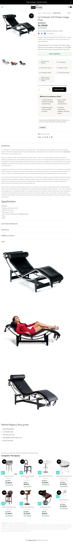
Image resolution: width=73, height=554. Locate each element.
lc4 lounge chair (45, 527)
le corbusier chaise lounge (19, 529)
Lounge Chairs (57, 13)
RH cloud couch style (9, 434)
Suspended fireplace (8, 429)
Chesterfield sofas (8, 432)
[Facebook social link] (43, 137)
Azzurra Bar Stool (63, 500)
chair (21, 525)
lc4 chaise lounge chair (28, 527)
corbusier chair (27, 525)
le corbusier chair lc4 (65, 527)
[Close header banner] (71, 2)
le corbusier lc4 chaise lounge (53, 529)
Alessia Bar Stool (9, 476)
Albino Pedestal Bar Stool (46, 476)
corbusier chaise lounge (48, 525)
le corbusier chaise (6, 529)
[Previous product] (67, 13)
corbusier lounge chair (61, 525)
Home (39, 13)
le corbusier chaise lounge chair (35, 529)
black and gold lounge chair (12, 525)
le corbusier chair (54, 527)
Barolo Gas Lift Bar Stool (27, 507)
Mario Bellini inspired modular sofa (12, 437)
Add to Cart (59, 89)
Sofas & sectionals (8, 440)
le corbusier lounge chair (12, 531)
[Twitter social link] (45, 137)
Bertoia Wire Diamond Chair (63, 476)
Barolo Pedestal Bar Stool (9, 507)
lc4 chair (9, 527)
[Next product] (71, 13)
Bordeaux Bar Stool (46, 507)
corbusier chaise (36, 525)
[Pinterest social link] (47, 137)
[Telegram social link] (52, 137)
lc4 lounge (38, 527)
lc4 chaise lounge (16, 527)
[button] (3, 473)
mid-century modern (25, 531)
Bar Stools (9, 478)
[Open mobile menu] (2, 7)
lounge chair (66, 151)
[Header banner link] (34, 2)
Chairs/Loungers (47, 13)
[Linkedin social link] (50, 137)
